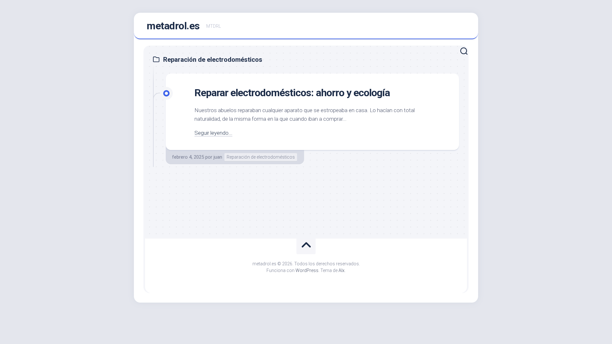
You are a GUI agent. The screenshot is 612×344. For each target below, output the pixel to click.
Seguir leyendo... (213, 133)
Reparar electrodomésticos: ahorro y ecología (292, 93)
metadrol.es (173, 26)
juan (218, 157)
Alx (342, 270)
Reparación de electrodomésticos (261, 157)
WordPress (306, 270)
